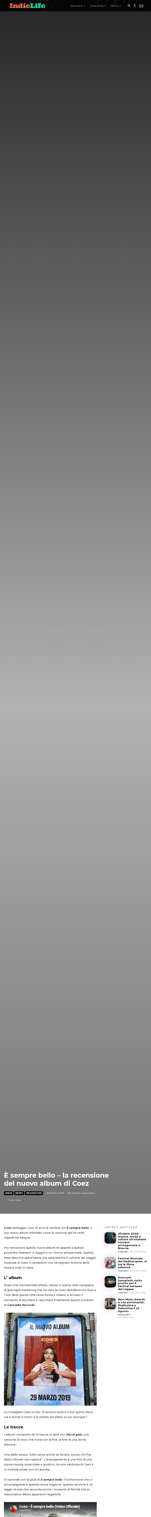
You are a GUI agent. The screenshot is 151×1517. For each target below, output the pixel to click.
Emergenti (124, 1315)
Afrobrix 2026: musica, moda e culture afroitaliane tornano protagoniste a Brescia (132, 1241)
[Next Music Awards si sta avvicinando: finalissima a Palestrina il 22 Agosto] (110, 1303)
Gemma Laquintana (83, 1193)
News (19, 1193)
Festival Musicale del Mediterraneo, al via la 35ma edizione (132, 1263)
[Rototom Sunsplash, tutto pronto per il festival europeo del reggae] (110, 1281)
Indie (8, 1193)
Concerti (123, 1252)
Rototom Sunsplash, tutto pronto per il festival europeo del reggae (130, 1283)
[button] (129, 5)
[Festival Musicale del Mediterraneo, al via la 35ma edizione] (110, 1262)
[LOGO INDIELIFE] (27, 6)
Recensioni (34, 1193)
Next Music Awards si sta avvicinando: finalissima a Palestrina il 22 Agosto (131, 1305)
